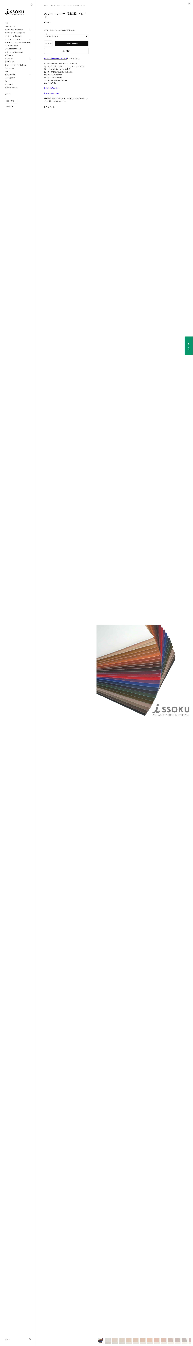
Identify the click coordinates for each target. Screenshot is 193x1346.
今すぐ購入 (66, 51)
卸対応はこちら (189, 345)
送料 (51, 30)
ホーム (46, 6)
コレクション (55, 6)
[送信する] (30, 1339)
